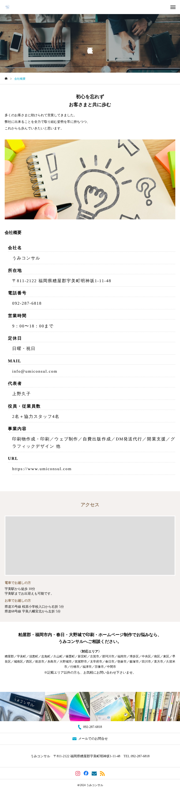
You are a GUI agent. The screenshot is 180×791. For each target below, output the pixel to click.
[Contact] (94, 773)
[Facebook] (86, 773)
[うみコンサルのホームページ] (8, 7)
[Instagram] (78, 773)
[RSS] (102, 773)
